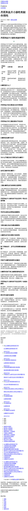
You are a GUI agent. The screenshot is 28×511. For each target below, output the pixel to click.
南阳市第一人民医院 (9, 431)
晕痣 (5, 505)
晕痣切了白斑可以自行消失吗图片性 (14, 450)
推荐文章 (6, 509)
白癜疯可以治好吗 (9, 459)
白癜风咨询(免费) (13, 490)
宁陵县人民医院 (8, 433)
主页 (2, 8)
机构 (5, 507)
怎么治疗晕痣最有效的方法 (11, 452)
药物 (4, 8)
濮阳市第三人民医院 (9, 434)
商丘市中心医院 (8, 439)
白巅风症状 (7, 457)
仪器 (7, 3)
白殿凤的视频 (7, 455)
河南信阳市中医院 (9, 436)
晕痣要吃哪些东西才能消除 (11, 449)
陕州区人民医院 (8, 428)
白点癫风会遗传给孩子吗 (10, 444)
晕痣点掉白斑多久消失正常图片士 (13, 454)
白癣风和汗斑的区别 (9, 447)
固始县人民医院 (8, 429)
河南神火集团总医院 (9, 441)
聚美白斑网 (14, 19)
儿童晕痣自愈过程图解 (10, 445)
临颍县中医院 (7, 438)
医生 (4, 3)
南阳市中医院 (7, 426)
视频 (2, 3)
